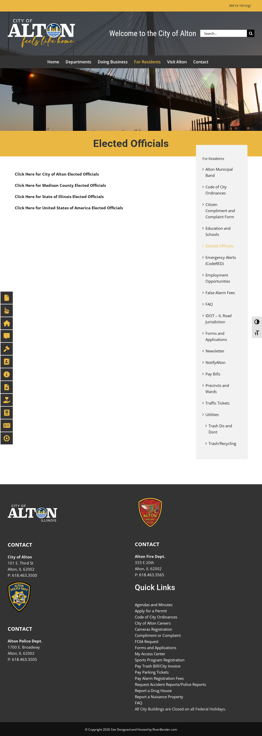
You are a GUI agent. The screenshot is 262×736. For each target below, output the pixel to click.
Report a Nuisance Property (159, 696)
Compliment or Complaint (158, 635)
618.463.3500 (24, 575)
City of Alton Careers (153, 623)
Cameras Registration (153, 629)
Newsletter (214, 350)
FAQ (209, 304)
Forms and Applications (155, 647)
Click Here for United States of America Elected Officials (69, 207)
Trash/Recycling (222, 443)
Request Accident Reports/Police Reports (170, 684)
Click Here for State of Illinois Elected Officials (59, 196)
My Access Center (150, 653)
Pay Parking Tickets (152, 672)
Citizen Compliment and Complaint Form (220, 210)
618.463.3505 (24, 659)
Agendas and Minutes (153, 604)
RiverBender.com (164, 729)
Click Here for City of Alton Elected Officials (57, 174)
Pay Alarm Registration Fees (159, 678)
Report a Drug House (153, 690)
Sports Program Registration (159, 659)
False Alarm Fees (220, 292)
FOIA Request (146, 641)
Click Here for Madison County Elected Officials (60, 185)
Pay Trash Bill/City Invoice (157, 666)
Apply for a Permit (151, 610)
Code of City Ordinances (156, 616)
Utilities (212, 414)
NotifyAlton (215, 362)
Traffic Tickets (217, 403)
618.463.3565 (151, 574)
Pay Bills (212, 373)
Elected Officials (219, 245)
